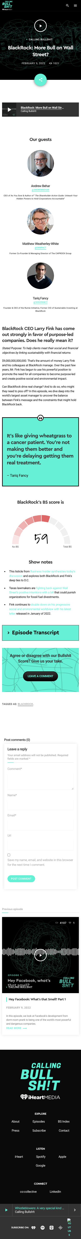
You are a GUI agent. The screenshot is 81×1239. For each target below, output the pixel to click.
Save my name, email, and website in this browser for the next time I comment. (40, 862)
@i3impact (40, 247)
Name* (12, 795)
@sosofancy (40, 302)
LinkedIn (55, 1192)
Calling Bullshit (41, 39)
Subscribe (39, 1130)
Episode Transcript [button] (35, 633)
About (15, 1121)
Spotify (40, 1157)
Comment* (14, 769)
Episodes (39, 1121)
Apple (62, 1157)
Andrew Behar (40, 186)
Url (9, 835)
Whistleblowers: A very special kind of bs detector (48, 1208)
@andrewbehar (40, 189)
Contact (64, 1130)
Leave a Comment (40, 676)
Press (15, 1130)
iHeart (19, 1157)
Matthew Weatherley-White (40, 244)
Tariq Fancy (40, 298)
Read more (16, 1028)
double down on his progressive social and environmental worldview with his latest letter (40, 609)
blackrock (25, 704)
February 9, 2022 (33, 63)
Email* (11, 815)
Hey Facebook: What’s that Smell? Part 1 (37, 999)
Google (40, 1165)
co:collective (28, 1192)
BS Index (64, 1121)
